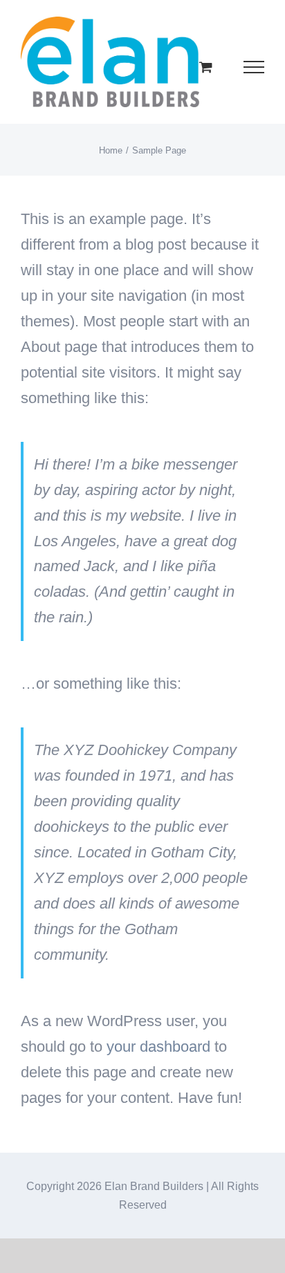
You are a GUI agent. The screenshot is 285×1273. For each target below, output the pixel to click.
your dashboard (158, 1046)
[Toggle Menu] (254, 67)
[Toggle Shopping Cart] (205, 66)
